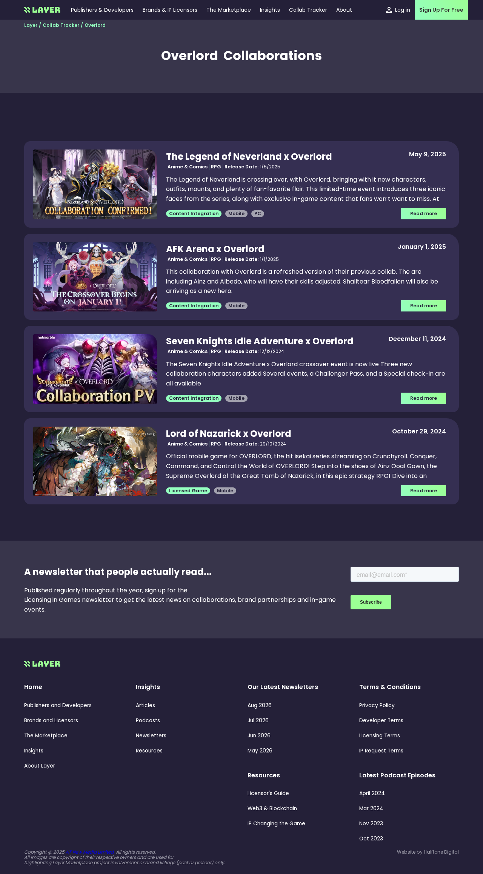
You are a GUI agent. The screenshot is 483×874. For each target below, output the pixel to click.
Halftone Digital (441, 852)
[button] (270, 10)
